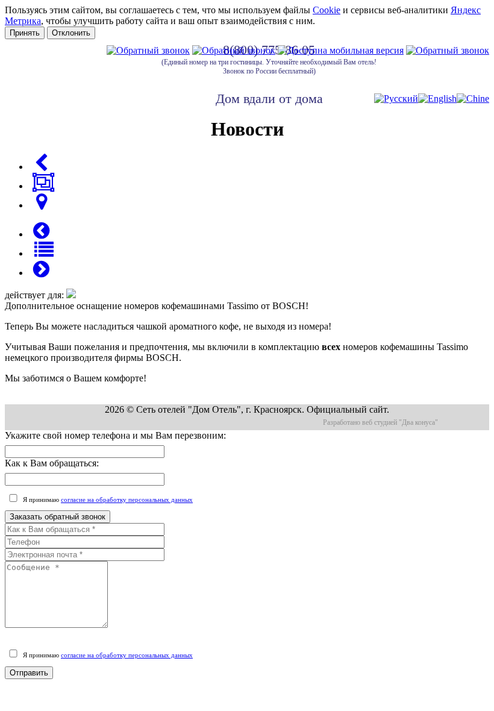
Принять (25, 32)
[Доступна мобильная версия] (341, 50)
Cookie (326, 10)
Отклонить (71, 32)
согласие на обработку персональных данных (127, 499)
